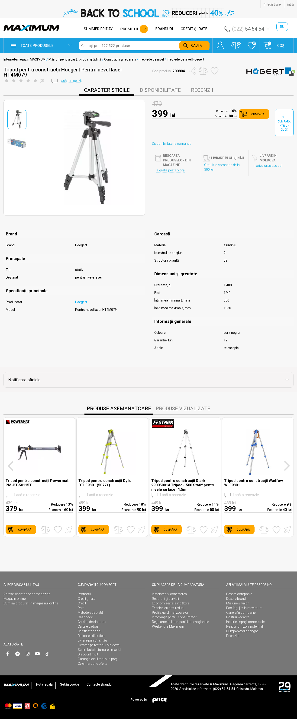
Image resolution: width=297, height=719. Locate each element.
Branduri (107, 684)
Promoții (84, 594)
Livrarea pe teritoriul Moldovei (99, 645)
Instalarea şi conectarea (169, 594)
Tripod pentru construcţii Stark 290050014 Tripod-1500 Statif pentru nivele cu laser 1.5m (183, 485)
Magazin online (14, 598)
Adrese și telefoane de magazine (26, 594)
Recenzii (202, 90)
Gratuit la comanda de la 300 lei (222, 167)
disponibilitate (160, 90)
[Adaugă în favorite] (58, 529)
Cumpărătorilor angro (242, 631)
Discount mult (88, 654)
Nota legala (44, 684)
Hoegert (81, 302)
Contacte (93, 684)
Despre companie (239, 594)
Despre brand (236, 598)
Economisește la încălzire (170, 603)
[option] (148, 13)
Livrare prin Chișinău (92, 640)
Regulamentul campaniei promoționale (180, 622)
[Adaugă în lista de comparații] (45, 530)
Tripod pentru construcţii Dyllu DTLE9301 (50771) (104, 482)
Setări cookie (69, 684)
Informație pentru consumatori (174, 617)
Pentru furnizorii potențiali (245, 626)
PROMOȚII (129, 29)
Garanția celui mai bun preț (97, 659)
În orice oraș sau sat (267, 165)
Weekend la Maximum (168, 626)
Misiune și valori (237, 603)
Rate (81, 608)
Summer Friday (98, 29)
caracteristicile (107, 90)
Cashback (85, 617)
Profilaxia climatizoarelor (170, 612)
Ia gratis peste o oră (170, 170)
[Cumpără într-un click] (68, 529)
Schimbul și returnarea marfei (99, 650)
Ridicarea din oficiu (91, 636)
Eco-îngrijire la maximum (244, 608)
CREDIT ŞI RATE (194, 29)
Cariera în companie (240, 612)
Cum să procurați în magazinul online (30, 603)
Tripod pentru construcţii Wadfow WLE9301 (253, 482)
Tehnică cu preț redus (168, 608)
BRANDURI (164, 29)
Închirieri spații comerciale (245, 622)
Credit (82, 603)
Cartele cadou (88, 626)
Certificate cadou (90, 631)
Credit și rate (86, 598)
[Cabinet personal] (220, 43)
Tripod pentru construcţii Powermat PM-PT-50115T (37, 482)
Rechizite (232, 636)
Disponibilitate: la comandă (171, 143)
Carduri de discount (92, 622)
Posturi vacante (237, 617)
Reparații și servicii (165, 598)
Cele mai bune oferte (92, 663)
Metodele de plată (90, 612)
